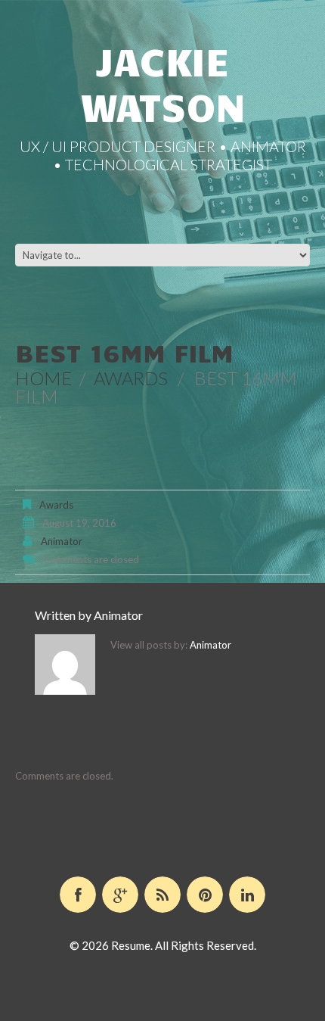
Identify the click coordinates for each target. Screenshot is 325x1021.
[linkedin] (247, 894)
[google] (120, 894)
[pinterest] (205, 894)
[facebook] (78, 894)
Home (43, 378)
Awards (131, 378)
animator (61, 541)
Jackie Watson (163, 83)
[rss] (162, 894)
